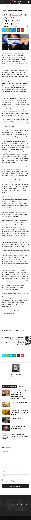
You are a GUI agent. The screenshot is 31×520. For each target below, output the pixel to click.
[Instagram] (13, 505)
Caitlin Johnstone (7, 26)
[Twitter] (3, 30)
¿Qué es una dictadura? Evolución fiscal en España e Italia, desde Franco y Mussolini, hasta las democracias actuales (20, 394)
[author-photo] (16, 372)
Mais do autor (21, 386)
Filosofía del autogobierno (19, 402)
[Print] (18, 30)
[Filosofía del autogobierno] (6, 404)
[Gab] (4, 505)
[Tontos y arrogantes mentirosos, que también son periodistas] (6, 436)
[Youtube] (15, 509)
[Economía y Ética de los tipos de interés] (6, 428)
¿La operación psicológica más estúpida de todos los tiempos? (19, 412)
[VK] (14, 30)
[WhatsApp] (7, 30)
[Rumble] (17, 505)
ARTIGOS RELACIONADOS (9, 386)
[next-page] (5, 442)
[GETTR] (8, 505)
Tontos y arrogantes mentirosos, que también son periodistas (20, 436)
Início (3, 6)
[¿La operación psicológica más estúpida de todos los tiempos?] (6, 412)
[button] (2, 2)
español (7, 6)
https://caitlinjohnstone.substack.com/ (15, 376)
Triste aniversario (16, 418)
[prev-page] (3, 442)
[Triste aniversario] (6, 420)
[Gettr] (22, 30)
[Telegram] (11, 30)
